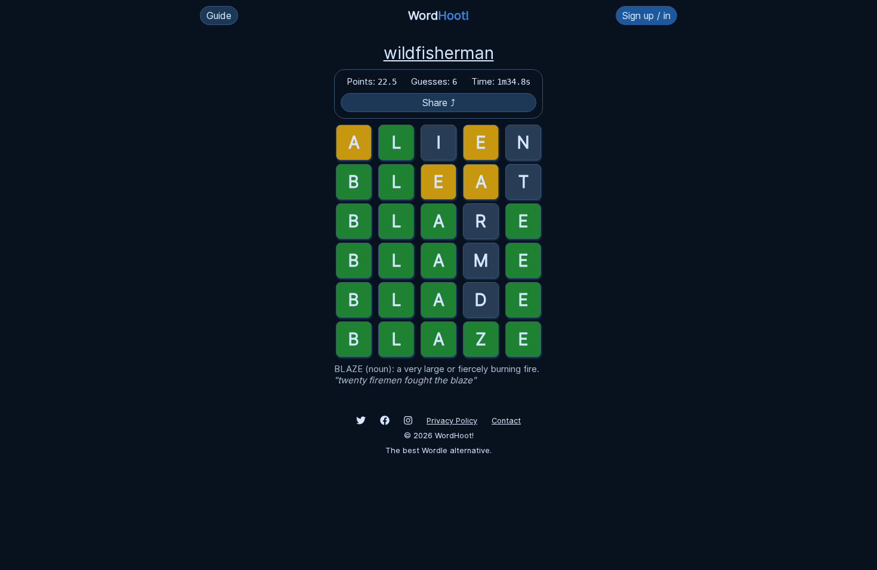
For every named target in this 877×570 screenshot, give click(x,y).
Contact (506, 420)
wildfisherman (439, 53)
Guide (218, 15)
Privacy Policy (452, 420)
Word (438, 15)
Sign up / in (646, 15)
